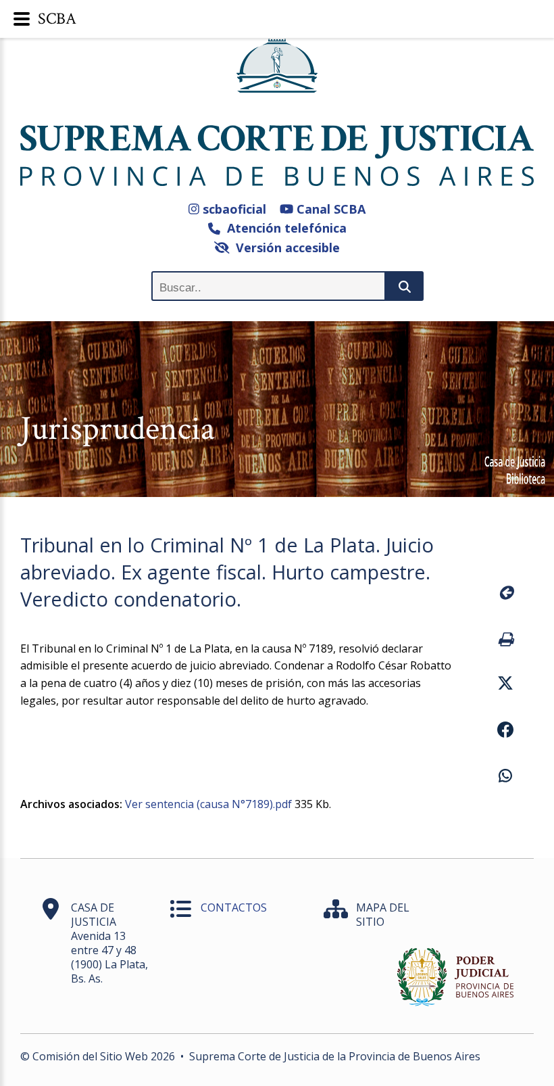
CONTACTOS (234, 907)
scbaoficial (232, 209)
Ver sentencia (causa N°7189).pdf (208, 804)
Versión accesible (284, 247)
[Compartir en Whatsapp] (505, 777)
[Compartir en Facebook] (505, 732)
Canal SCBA (329, 209)
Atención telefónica (283, 228)
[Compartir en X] (505, 685)
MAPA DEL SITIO (382, 914)
